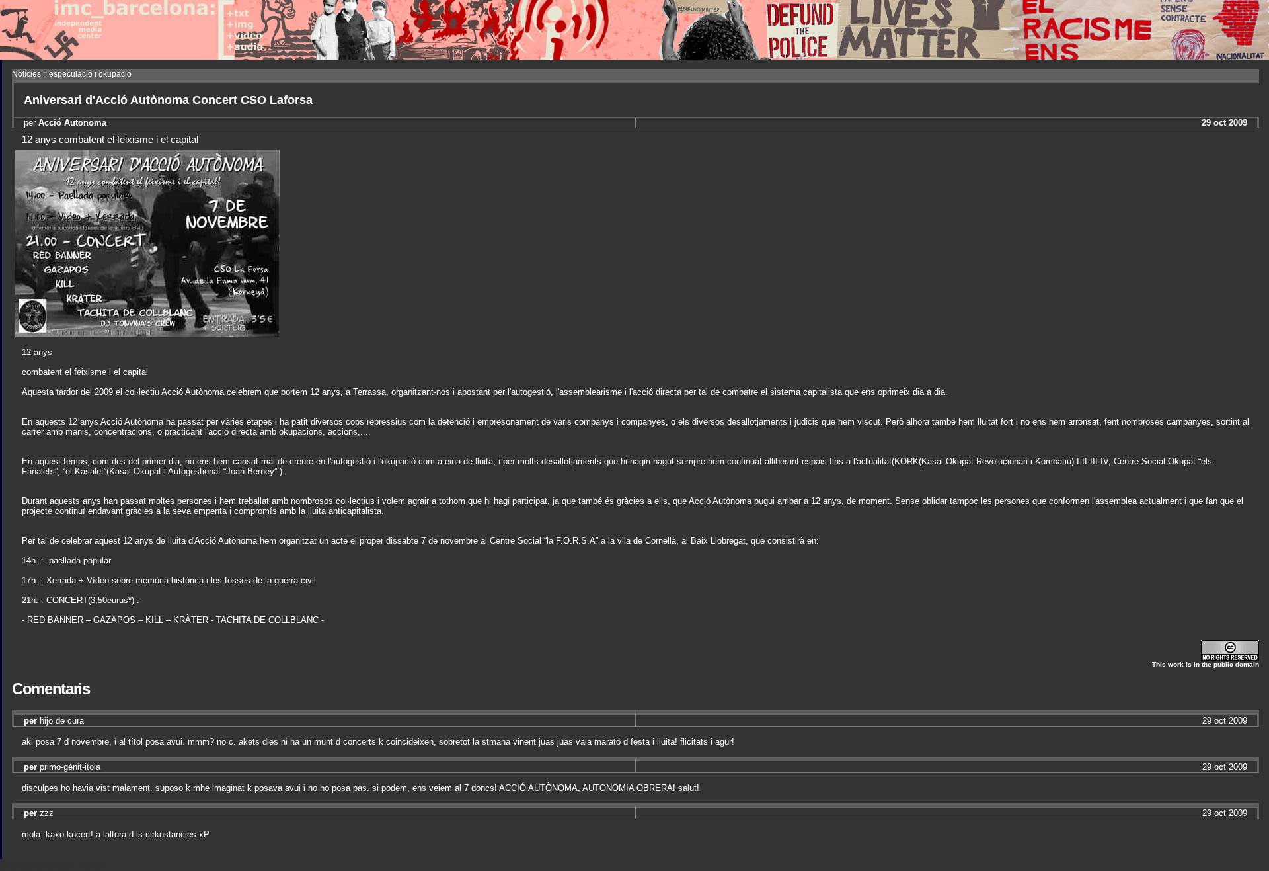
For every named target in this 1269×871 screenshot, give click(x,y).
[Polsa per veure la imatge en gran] (147, 333)
